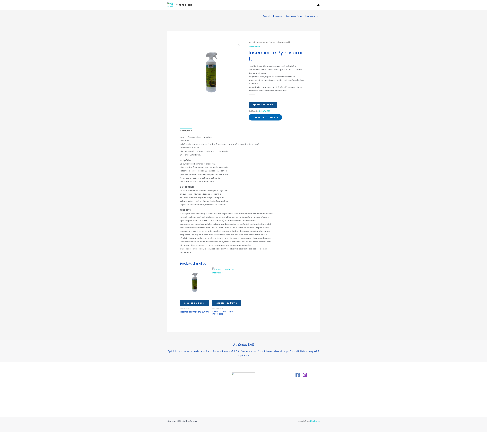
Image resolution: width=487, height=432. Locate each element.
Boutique (277, 16)
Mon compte (312, 16)
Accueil (266, 16)
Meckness (315, 421)
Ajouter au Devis (263, 104)
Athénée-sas (184, 5)
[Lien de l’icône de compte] (318, 5)
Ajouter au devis (265, 117)
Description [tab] (186, 130)
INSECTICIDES (262, 42)
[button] (314, 4)
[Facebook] (297, 374)
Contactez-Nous (294, 16)
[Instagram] (304, 374)
